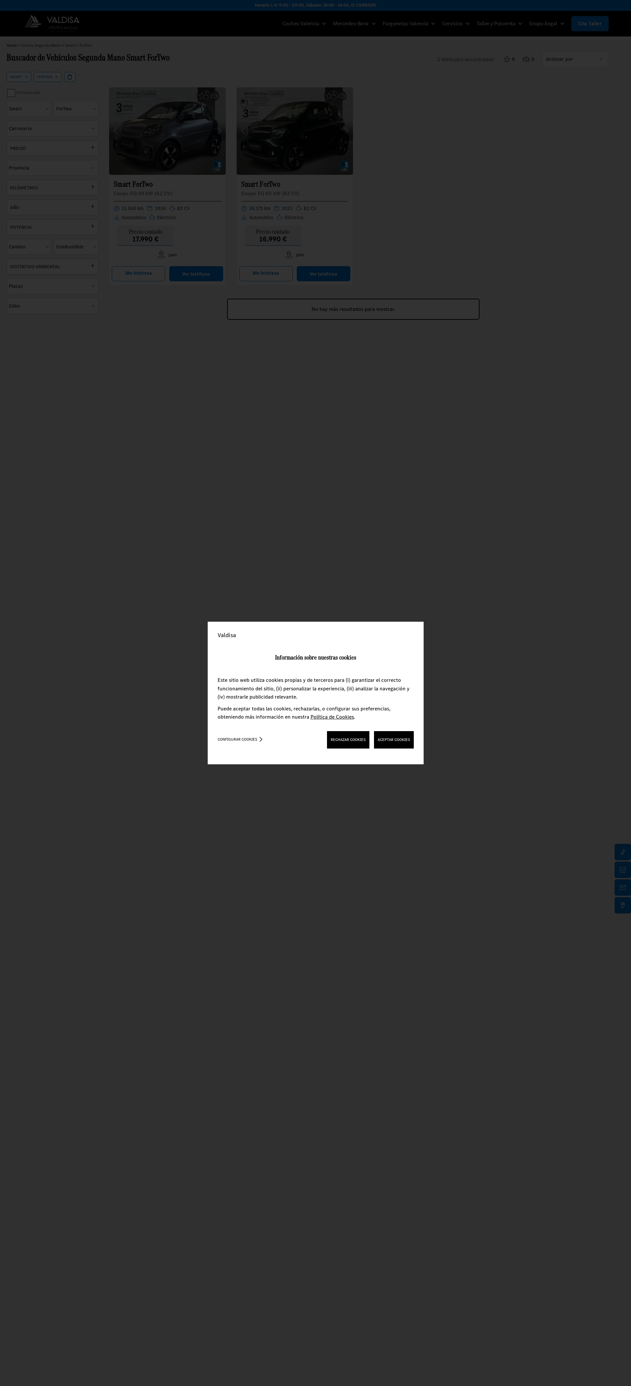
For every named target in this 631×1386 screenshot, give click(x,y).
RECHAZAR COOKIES (348, 739)
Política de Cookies (332, 716)
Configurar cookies (237, 739)
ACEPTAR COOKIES (394, 739)
